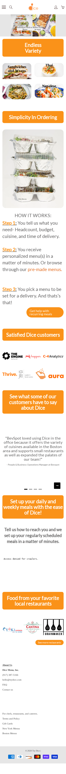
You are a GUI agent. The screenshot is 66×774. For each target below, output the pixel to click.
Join (54, 45)
